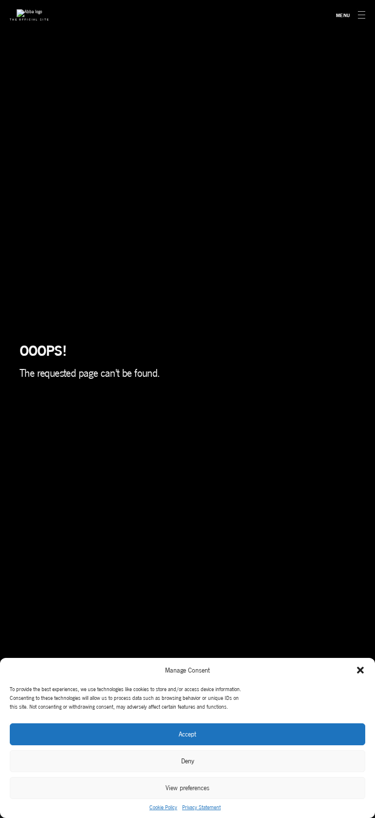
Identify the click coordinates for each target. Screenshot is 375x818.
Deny (187, 761)
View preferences (187, 788)
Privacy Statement (201, 807)
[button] (360, 670)
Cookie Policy (163, 807)
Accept (187, 734)
